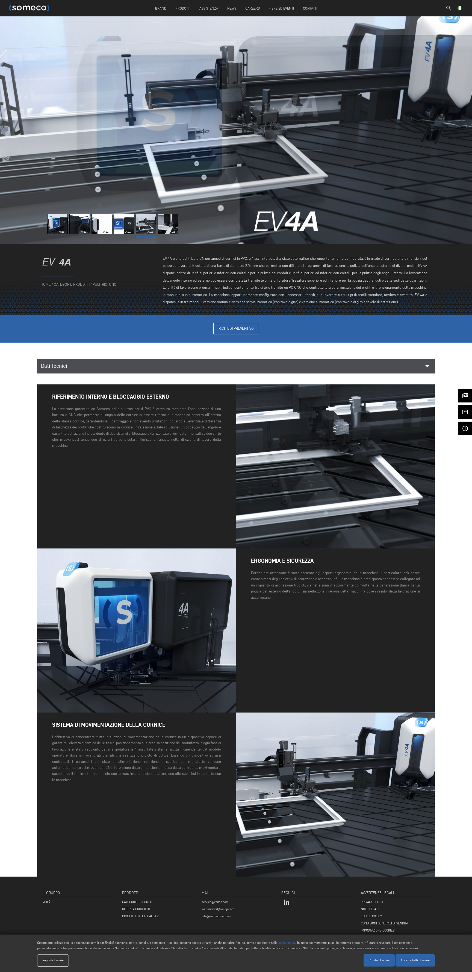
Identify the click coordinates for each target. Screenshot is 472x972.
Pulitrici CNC (104, 284)
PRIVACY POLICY (372, 902)
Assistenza (208, 8)
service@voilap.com (215, 902)
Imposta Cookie (53, 960)
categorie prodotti (72, 284)
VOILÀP (47, 902)
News (231, 8)
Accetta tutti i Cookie (415, 960)
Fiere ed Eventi (281, 8)
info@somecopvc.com (217, 916)
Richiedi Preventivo (236, 328)
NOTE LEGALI (370, 909)
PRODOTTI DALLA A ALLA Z (140, 916)
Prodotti (182, 8)
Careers (252, 8)
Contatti (310, 8)
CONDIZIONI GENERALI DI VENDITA (384, 923)
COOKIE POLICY (371, 916)
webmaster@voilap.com (218, 909)
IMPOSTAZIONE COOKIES (378, 930)
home (46, 284)
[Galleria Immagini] (58, 233)
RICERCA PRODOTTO (136, 909)
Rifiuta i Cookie (379, 960)
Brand (160, 8)
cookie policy (287, 942)
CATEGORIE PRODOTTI (137, 902)
